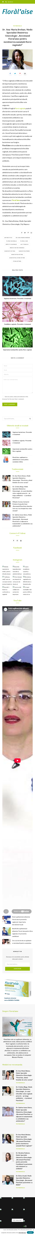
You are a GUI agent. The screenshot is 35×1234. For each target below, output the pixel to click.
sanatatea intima (17, 254)
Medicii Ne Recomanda (17, 247)
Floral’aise (16, 200)
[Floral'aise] (17, 11)
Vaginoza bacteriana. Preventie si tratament (17, 298)
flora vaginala (11, 241)
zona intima (17, 261)
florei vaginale (20, 108)
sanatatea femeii (24, 251)
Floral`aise (24, 241)
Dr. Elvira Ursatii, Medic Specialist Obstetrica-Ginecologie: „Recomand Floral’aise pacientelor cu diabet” (24, 1180)
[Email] (25, 73)
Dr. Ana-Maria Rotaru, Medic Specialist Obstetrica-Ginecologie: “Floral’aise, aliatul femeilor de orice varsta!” (24, 1075)
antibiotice (8, 237)
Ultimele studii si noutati (17, 425)
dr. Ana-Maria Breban (23, 237)
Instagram (17, 560)
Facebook (17, 547)
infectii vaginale (11, 244)
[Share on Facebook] (10, 73)
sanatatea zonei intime (17, 257)
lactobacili (24, 244)
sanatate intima (9, 251)
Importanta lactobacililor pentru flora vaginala (17, 350)
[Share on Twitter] (15, 73)
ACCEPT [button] (30, 1232)
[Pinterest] (20, 73)
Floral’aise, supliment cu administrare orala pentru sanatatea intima (20, 460)
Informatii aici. (22, 1232)
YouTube (17, 600)
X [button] (33, 1230)
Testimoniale (17, 26)
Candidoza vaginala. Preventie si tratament (17, 324)
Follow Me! (18, 1220)
